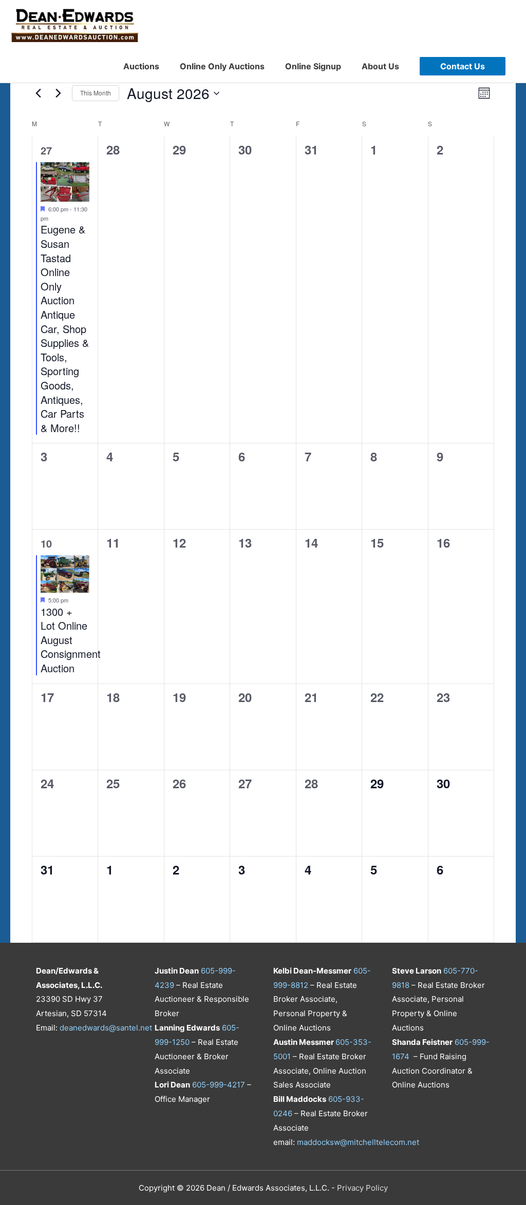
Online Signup (313, 66)
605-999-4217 (218, 1085)
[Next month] (58, 93)
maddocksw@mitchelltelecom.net (358, 1142)
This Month (95, 92)
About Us (380, 66)
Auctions (141, 66)
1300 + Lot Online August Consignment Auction (71, 639)
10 (46, 543)
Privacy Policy (362, 1188)
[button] (462, 66)
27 (46, 150)
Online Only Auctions (222, 66)
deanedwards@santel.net (106, 1028)
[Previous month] (38, 93)
